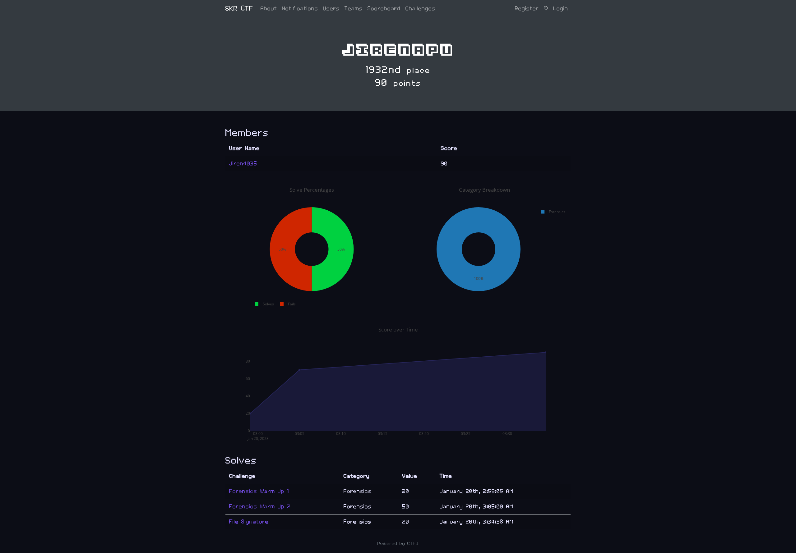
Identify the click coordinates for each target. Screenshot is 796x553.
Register (527, 8)
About (269, 8)
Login (560, 8)
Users (331, 8)
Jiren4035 (243, 164)
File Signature (249, 522)
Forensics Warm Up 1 (259, 491)
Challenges (420, 8)
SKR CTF (239, 8)
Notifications (300, 8)
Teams (354, 8)
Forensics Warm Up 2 (260, 507)
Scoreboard (384, 8)
